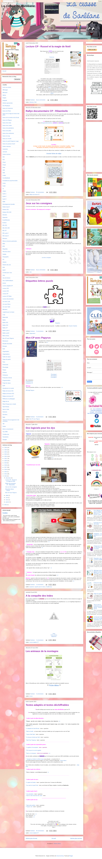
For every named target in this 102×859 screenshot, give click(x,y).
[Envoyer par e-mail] (51, 100)
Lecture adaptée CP (34, 642)
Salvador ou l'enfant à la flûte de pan (35, 759)
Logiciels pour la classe (40, 586)
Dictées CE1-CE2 (7, 212)
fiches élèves (63, 760)
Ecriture (4, 222)
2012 (5, 504)
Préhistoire (5, 375)
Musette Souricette (7, 343)
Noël (35, 102)
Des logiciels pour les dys (40, 428)
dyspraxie (31, 586)
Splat (4, 417)
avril (7, 497)
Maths (4, 320)
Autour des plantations (8, 128)
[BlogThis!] (52, 100)
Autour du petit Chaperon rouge (11, 141)
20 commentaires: (40, 192)
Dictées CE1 (6, 209)
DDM (4, 201)
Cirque (4, 164)
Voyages (5, 439)
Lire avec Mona (6, 304)
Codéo (4, 175)
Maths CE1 (5, 322)
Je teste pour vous (7, 272)
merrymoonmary (60, 855)
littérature (31, 102)
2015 (5, 471)
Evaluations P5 (29, 383)
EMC (4, 243)
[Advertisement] (94, 146)
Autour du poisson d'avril (9, 143)
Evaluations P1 (29, 381)
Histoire (4, 262)
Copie (4, 185)
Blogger (71, 855)
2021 (5, 458)
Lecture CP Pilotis (7, 296)
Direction (5, 214)
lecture (31, 696)
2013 (5, 476)
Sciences (5, 412)
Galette (4, 254)
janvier (7, 502)
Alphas (4, 95)
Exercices (52, 57)
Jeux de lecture (6, 278)
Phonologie (5, 367)
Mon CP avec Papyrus (38, 337)
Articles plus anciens (76, 838)
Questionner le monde (8, 388)
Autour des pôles (7, 130)
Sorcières (5, 414)
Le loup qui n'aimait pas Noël (33, 737)
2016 (5, 469)
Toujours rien (29, 806)
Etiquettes (57, 323)
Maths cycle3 (6, 333)
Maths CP (5, 327)
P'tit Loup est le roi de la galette (33, 750)
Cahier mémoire (7, 146)
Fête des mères (7, 251)
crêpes (4, 191)
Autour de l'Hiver (7, 111)
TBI (3, 423)
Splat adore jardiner (31, 805)
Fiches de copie (98, 582)
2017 (5, 467)
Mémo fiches (6, 335)
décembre (8, 478)
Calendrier (5, 149)
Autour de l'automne (8, 108)
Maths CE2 (5, 325)
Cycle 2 (4, 196)
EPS (4, 246)
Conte (4, 183)
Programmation (6, 380)
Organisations (6, 354)
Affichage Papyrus (30, 390)
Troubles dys (49, 586)
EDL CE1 (5, 225)
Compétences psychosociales (10, 180)
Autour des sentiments (8, 133)
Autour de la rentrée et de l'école (11, 117)
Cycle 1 (4, 193)
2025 (5, 449)
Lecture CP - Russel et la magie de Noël (48, 46)
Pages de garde (7, 359)
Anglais (4, 97)
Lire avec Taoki (6, 306)
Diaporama (53, 636)
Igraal (4, 270)
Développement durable (9, 204)
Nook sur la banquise (31, 753)
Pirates (4, 370)
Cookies (5, 513)
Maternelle (5, 317)
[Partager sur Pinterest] (57, 100)
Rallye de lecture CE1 (8, 391)
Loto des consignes (46, 257)
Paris (4, 362)
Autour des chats (7, 122)
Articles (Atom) (57, 843)
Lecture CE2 (6, 291)
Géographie (6, 256)
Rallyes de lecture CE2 (8, 393)
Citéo (4, 167)
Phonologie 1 (54, 374)
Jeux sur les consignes (39, 203)
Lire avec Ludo (6, 301)
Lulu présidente (29, 794)
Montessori (5, 341)
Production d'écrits (7, 377)
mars (7, 499)
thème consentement (8, 429)
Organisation (32, 333)
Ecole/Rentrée (6, 220)
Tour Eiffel (5, 431)
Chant (4, 162)
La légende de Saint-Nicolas (33, 728)
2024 (5, 452)
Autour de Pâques (7, 120)
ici (47, 342)
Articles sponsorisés (8, 103)
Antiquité (5, 100)
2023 (5, 454)
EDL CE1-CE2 (6, 228)
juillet (7, 495)
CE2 (4, 159)
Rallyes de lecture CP (34, 194)
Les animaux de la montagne (42, 651)
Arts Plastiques (6, 105)
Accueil (54, 838)
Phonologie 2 (54, 375)
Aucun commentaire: (41, 100)
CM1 (4, 170)
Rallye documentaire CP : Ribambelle (47, 111)
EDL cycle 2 (5, 233)
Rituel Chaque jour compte (9, 404)
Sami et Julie (6, 409)
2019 (5, 462)
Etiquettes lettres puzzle (39, 281)
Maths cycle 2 (6, 330)
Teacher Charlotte (73, 326)
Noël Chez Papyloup (31, 740)
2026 (5, 447)
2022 (5, 456)
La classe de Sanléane (18, 6)
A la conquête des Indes (39, 595)
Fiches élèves (54, 635)
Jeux (30, 272)
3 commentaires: (40, 331)
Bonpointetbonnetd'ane (47, 123)
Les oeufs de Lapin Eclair (32, 785)
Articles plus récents (31, 838)
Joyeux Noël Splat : (31, 734)
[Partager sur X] (54, 100)
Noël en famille (30, 731)
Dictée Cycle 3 (6, 206)
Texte (54, 633)
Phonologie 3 (54, 377)
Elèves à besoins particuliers (10, 241)
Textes (4, 426)
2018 (5, 465)
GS (3, 259)
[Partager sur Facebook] (55, 100)
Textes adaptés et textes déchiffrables (47, 705)
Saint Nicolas (6, 406)
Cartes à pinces (6, 154)
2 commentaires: (40, 640)
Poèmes (5, 372)
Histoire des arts (7, 264)
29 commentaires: (40, 830)
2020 (5, 460)
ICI (49, 87)
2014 (5, 473)
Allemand (5, 92)
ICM (4, 267)
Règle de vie (6, 401)
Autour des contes (7, 125)
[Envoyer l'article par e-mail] (48, 100)
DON (52, 93)
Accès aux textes (7, 87)
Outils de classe (7, 356)
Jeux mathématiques (8, 280)
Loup (4, 314)
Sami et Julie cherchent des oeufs (34, 795)
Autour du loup (6, 136)
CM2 (4, 172)
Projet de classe (7, 383)
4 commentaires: (40, 693)
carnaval (5, 151)
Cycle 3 (4, 199)
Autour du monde (7, 138)
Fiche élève (54, 685)
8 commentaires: (40, 416)
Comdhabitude (6, 178)
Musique (5, 346)
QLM (4, 385)
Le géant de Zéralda (31, 782)
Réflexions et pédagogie (9, 398)
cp (3, 188)
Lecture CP (5, 293)
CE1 (4, 157)
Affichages (5, 89)
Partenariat (5, 364)
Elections (5, 238)
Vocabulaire (5, 437)
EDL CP (4, 230)
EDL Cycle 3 (6, 235)
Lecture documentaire (8, 299)
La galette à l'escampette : (32, 747)
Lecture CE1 (6, 288)
